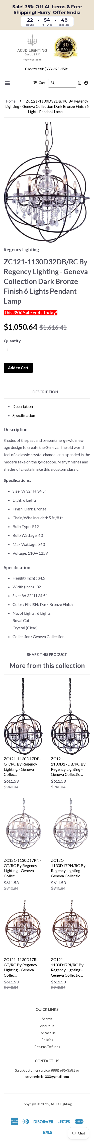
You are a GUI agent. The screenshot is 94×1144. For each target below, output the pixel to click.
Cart (42, 82)
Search (47, 1019)
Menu (8, 83)
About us (47, 1026)
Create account (86, 83)
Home (11, 101)
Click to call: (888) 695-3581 (47, 69)
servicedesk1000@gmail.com (47, 1077)
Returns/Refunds (47, 1047)
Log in (79, 83)
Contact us (47, 1033)
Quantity (12, 340)
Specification (24, 415)
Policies (47, 1040)
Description (45, 392)
